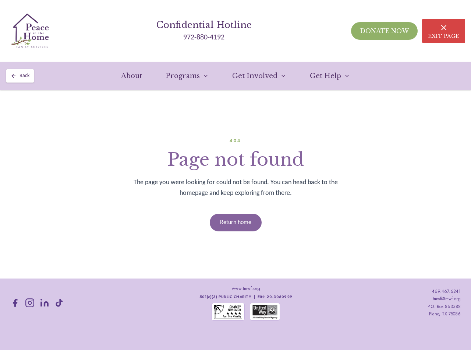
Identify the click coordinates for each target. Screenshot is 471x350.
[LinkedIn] (44, 303)
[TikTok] (59, 303)
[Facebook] (15, 303)
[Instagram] (30, 303)
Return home (235, 222)
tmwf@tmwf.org (447, 298)
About (131, 76)
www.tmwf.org (246, 288)
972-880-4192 (203, 37)
